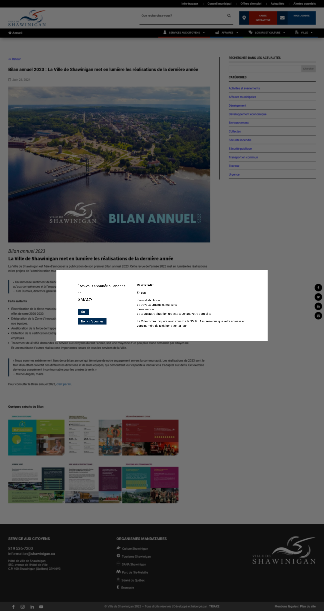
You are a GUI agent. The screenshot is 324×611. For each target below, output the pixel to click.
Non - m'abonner (92, 321)
